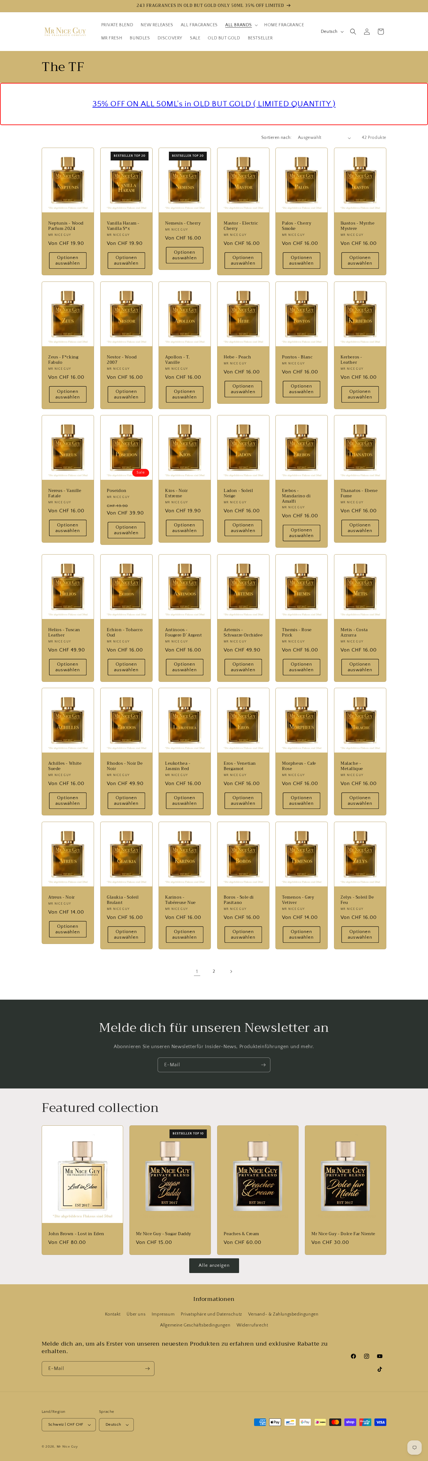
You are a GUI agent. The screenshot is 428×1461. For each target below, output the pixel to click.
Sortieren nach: (276, 137)
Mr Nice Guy (67, 1446)
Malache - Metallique (352, 766)
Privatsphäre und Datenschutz (211, 1314)
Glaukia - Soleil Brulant (123, 900)
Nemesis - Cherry (183, 223)
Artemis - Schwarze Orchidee (243, 632)
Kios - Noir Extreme (176, 493)
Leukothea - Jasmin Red (178, 766)
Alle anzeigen (214, 1265)
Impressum (163, 1314)
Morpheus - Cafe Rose (299, 766)
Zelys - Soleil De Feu (357, 900)
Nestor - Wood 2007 (122, 360)
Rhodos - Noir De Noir (125, 766)
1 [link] (197, 971)
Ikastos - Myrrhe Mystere (358, 226)
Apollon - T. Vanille (177, 360)
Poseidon (117, 491)
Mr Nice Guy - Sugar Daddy (163, 1234)
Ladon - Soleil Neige (238, 493)
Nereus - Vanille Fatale (64, 493)
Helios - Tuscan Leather (64, 632)
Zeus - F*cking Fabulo (63, 360)
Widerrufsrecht (252, 1325)
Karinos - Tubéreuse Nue (180, 900)
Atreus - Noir (61, 897)
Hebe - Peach (237, 357)
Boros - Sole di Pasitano (239, 900)
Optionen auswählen (67, 260)
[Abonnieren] (263, 1065)
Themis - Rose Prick (297, 632)
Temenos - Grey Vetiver (298, 900)
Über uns (136, 1314)
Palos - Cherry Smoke (296, 226)
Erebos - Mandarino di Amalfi (296, 496)
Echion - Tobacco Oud (125, 632)
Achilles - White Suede (65, 766)
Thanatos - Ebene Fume (359, 493)
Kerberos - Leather (351, 360)
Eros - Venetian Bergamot (240, 766)
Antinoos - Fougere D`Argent (183, 632)
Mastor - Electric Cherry (241, 226)
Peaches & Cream (241, 1234)
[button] (241, 25)
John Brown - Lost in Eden (76, 1234)
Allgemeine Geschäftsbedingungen (195, 1325)
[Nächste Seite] (231, 971)
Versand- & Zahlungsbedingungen (283, 1314)
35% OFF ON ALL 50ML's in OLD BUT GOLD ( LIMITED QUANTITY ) (214, 104)
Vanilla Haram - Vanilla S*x (123, 226)
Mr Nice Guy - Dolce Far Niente (343, 1234)
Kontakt (113, 1314)
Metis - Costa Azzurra (354, 632)
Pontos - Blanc (297, 357)
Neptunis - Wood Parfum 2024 (66, 226)
